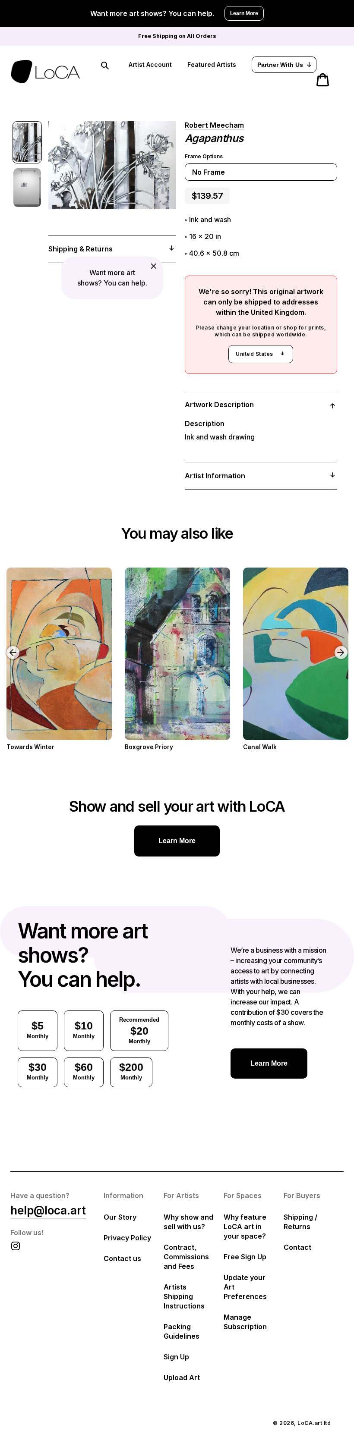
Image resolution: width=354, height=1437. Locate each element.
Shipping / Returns (300, 1222)
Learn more (177, 840)
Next (342, 646)
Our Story (120, 1217)
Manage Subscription (245, 1322)
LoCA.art (309, 1423)
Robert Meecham (214, 125)
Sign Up (176, 1356)
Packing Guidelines (181, 1331)
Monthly (37, 1029)
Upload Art (182, 1377)
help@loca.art (48, 1210)
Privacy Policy (127, 1237)
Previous (6, 646)
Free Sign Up (245, 1256)
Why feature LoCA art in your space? (245, 1226)
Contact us (122, 1258)
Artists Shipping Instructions (184, 1296)
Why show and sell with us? (188, 1222)
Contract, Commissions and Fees (186, 1257)
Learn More (244, 13)
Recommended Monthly (139, 1031)
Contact (297, 1247)
